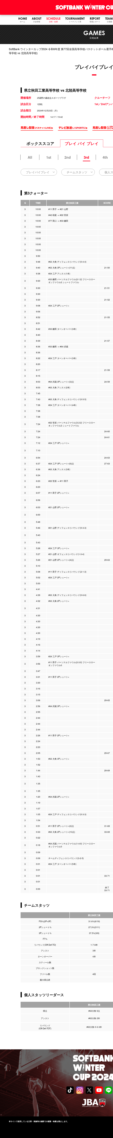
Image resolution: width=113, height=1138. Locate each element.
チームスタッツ (77, 172)
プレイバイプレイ (37, 172)
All (30, 157)
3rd (86, 157)
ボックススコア (40, 143)
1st (48, 157)
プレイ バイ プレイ (82, 143)
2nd (67, 157)
